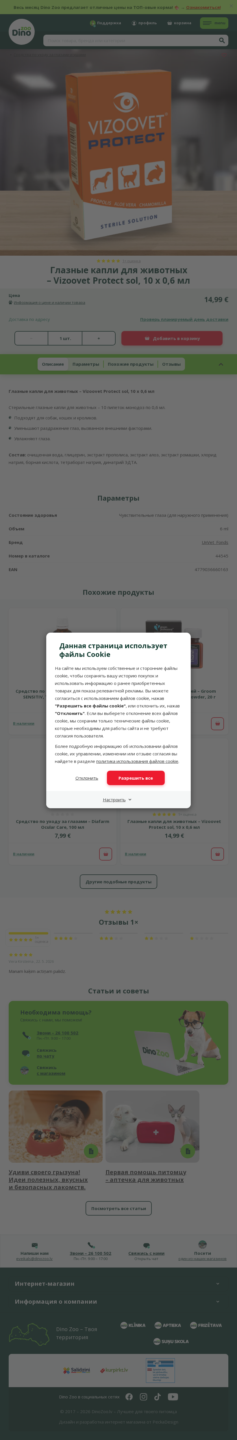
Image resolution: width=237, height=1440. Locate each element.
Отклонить (86, 778)
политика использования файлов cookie (137, 761)
